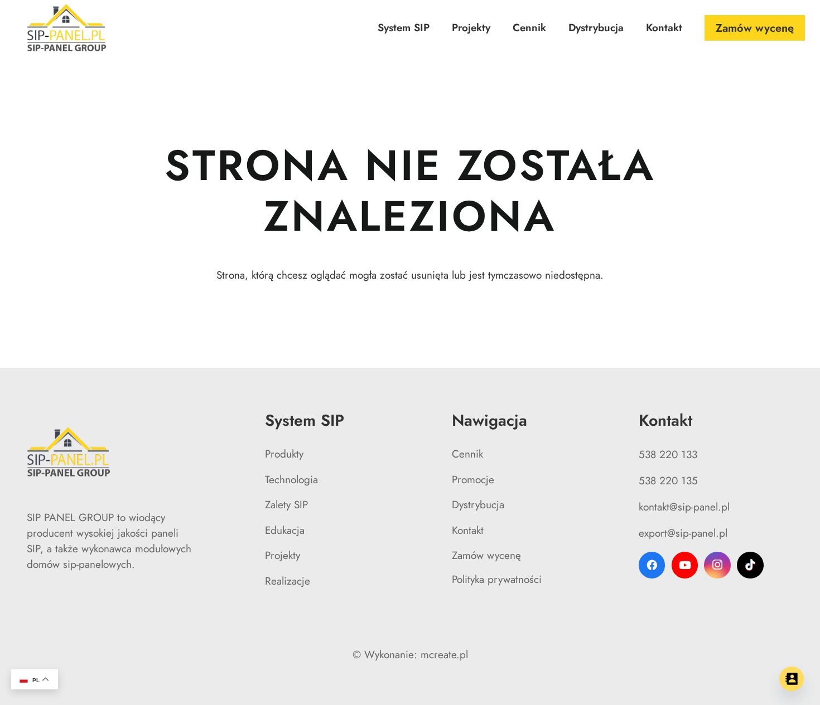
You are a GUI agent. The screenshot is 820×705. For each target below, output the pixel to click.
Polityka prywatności (497, 579)
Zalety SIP (286, 504)
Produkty (284, 453)
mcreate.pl (444, 654)
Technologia (291, 479)
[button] (436, 28)
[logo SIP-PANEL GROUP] (67, 28)
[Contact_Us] (791, 679)
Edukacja (285, 530)
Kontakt (468, 530)
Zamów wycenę (486, 555)
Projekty (282, 555)
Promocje (473, 479)
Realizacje (287, 581)
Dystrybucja (478, 504)
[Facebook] (652, 565)
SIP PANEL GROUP (70, 517)
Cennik (467, 453)
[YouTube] (685, 565)
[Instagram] (717, 565)
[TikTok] (750, 565)
